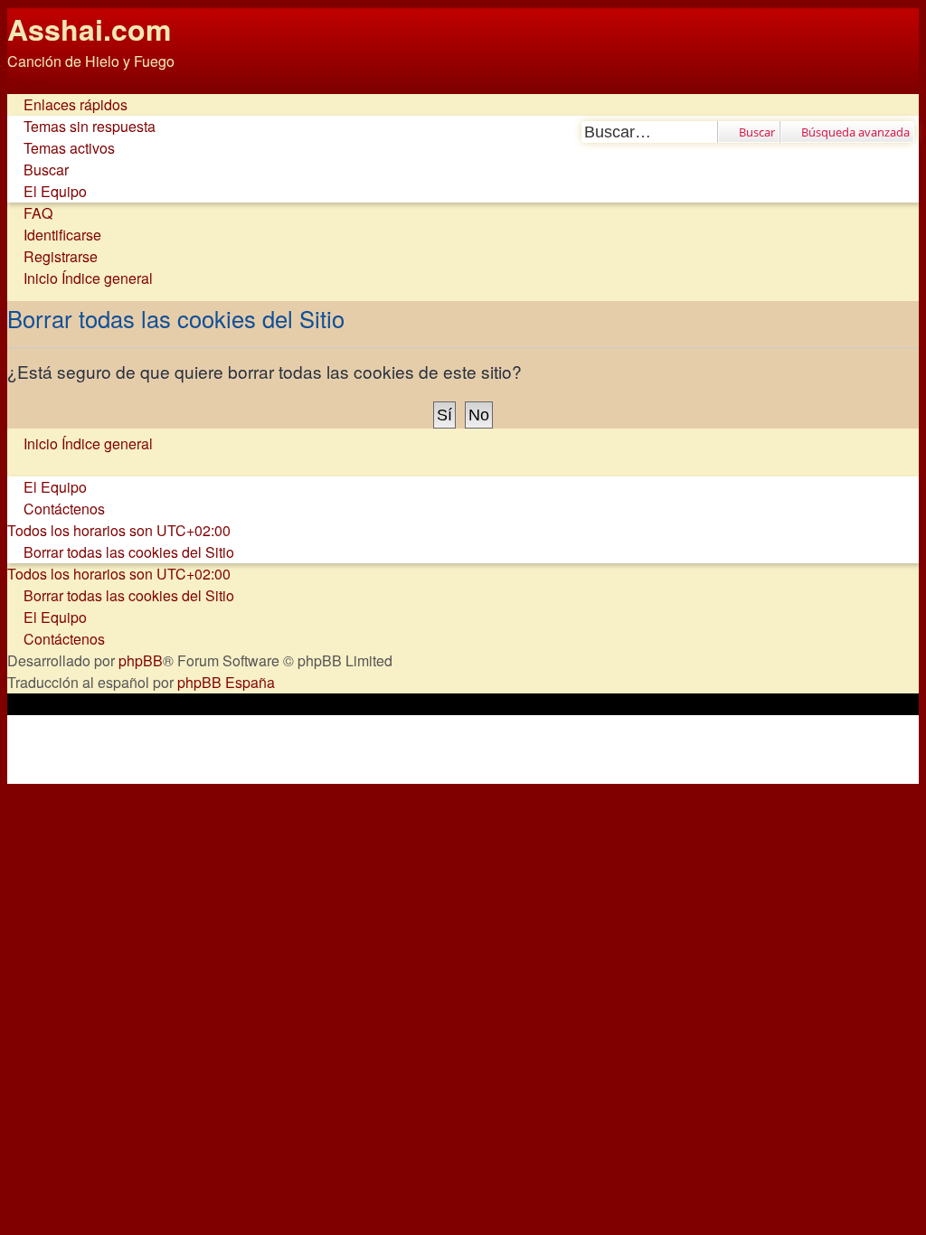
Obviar (28, 82)
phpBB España (226, 682)
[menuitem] (81, 126)
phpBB (140, 660)
